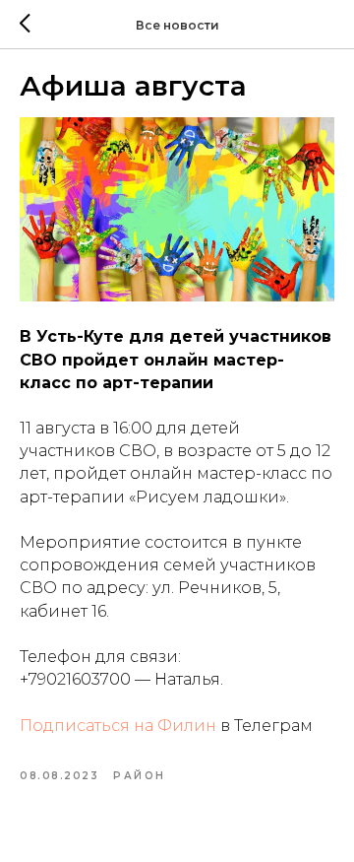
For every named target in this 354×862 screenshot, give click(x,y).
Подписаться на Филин (118, 725)
